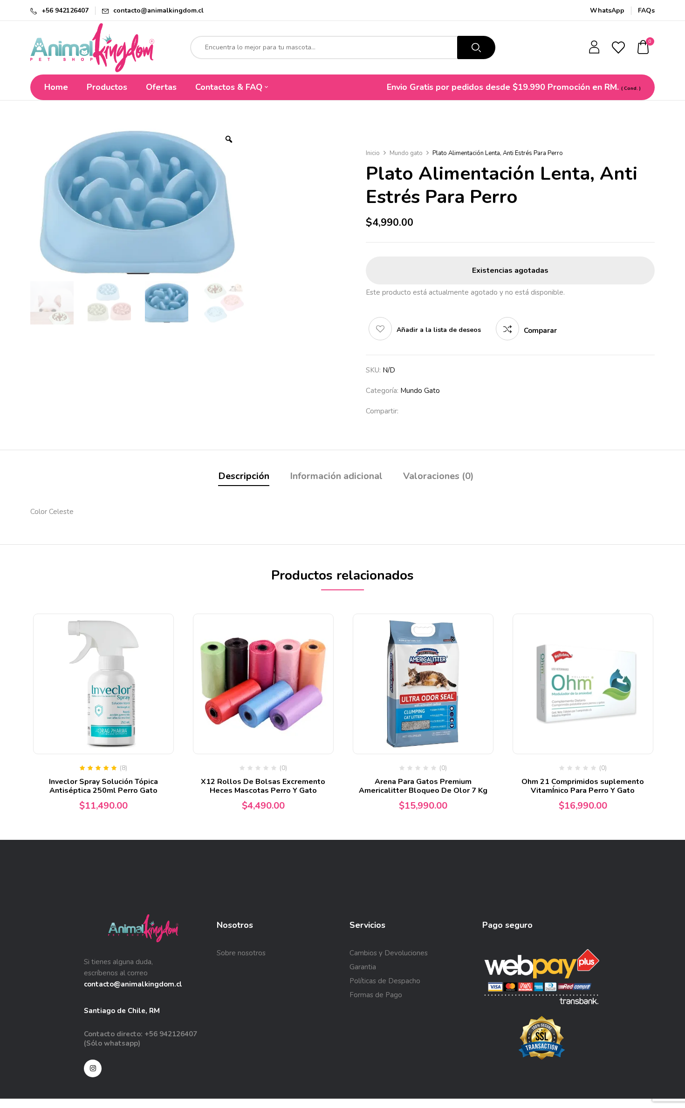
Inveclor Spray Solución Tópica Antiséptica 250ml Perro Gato (103, 786)
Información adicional (336, 476)
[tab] (243, 477)
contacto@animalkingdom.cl (158, 10)
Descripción (243, 476)
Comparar (540, 330)
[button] (643, 48)
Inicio (373, 153)
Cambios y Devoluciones (388, 953)
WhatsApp (607, 10)
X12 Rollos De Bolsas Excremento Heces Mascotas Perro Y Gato (263, 786)
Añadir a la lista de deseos (439, 329)
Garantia (362, 967)
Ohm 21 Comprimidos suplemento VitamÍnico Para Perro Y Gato (582, 786)
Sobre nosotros (241, 953)
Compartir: (382, 411)
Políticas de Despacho (384, 981)
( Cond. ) (631, 88)
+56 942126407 (65, 10)
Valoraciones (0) (438, 476)
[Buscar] (476, 47)
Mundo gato (406, 153)
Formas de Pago (375, 995)
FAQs (646, 10)
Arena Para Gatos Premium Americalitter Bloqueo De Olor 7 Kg (423, 786)
